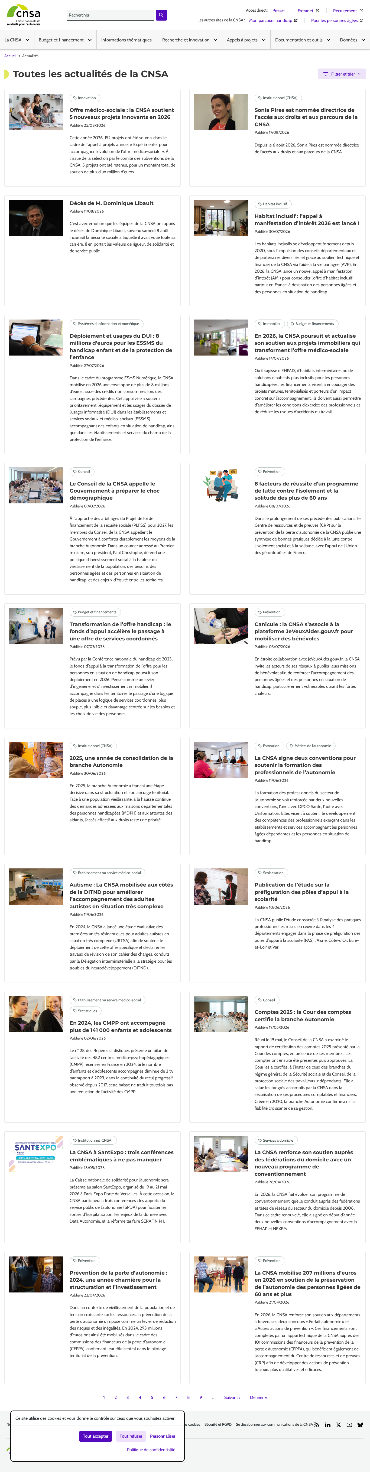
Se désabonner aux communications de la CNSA (274, 1424)
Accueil (10, 55)
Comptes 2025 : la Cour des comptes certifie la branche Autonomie (303, 1015)
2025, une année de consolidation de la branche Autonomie (121, 761)
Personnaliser (162, 1436)
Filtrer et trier (343, 74)
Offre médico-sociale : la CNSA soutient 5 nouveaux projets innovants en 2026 (122, 113)
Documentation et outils (299, 40)
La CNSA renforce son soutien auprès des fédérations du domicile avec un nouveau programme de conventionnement (304, 1163)
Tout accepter (95, 1436)
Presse (278, 10)
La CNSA (13, 40)
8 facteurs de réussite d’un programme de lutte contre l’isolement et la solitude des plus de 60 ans (306, 491)
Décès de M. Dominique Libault (112, 203)
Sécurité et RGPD (218, 1424)
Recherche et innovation (185, 40)
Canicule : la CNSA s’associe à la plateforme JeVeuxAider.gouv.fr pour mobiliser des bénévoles (304, 631)
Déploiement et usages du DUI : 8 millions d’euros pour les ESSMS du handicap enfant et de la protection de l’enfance (121, 346)
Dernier (258, 1397)
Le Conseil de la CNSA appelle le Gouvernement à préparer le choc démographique (115, 491)
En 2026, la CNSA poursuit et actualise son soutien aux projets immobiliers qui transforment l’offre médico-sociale (307, 343)
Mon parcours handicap (273, 20)
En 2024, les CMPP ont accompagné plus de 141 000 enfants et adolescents (121, 1026)
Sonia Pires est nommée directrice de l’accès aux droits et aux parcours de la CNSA (306, 117)
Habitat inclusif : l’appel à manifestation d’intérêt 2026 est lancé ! (307, 219)
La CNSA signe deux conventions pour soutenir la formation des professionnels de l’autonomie (305, 765)
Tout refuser (131, 1436)
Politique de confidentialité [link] (151, 1449)
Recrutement (348, 10)
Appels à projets (242, 40)
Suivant (232, 1397)
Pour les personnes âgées (337, 20)
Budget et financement (61, 40)
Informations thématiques (126, 40)
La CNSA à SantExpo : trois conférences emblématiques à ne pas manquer (122, 1155)
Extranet (309, 10)
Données (348, 40)
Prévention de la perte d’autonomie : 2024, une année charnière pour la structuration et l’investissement (118, 1280)
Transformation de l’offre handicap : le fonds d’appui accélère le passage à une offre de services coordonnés (120, 631)
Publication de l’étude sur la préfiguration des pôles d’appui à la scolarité (302, 892)
